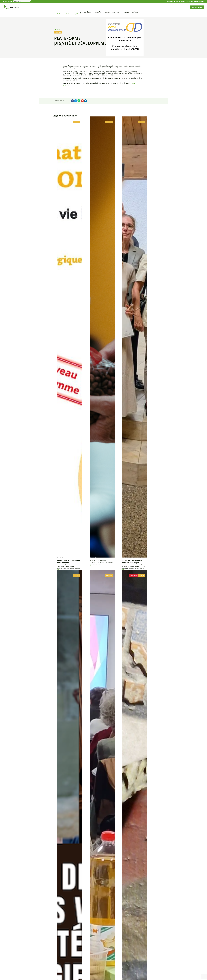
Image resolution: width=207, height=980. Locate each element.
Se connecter (8, 1)
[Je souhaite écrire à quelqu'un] (186, 1)
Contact (183, 1)
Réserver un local (173, 1)
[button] (72, 100)
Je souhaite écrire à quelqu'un (195, 1)
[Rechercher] (30, 1)
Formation (58, 32)
